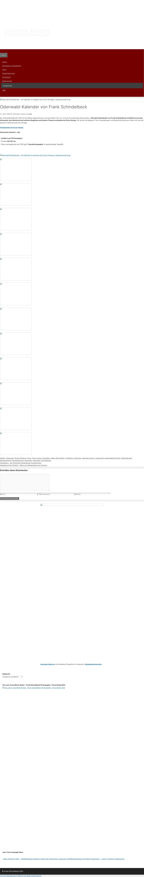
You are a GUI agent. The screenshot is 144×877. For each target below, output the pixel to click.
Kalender (78, 458)
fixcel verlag (36, 458)
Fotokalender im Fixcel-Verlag (11, 128)
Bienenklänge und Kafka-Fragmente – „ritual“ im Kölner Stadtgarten (97, 859)
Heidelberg (69, 458)
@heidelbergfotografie (93, 664)
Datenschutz (7, 81)
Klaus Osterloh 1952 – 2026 (14, 859)
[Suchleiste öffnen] (1, 51)
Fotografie (46, 458)
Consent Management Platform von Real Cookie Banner (21, 876)
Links (4, 69)
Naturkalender (126, 458)
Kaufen (2, 458)
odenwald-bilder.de (47, 664)
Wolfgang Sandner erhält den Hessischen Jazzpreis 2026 (48, 859)
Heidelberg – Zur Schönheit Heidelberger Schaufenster (20, 463)
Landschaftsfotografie (112, 458)
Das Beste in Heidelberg (11, 66)
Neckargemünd (5, 460)
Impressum (6, 77)
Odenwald (10, 458)
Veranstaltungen (8, 73)
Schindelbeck (46, 460)
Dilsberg (23, 458)
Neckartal (28, 460)
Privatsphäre (7, 86)
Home (4, 62)
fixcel (29, 458)
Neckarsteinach (18, 460)
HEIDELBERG (27, 32)
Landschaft (99, 458)
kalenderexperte (88, 458)
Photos (17, 458)
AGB (3, 90)
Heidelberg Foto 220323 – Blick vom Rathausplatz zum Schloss (23, 465)
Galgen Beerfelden (57, 458)
